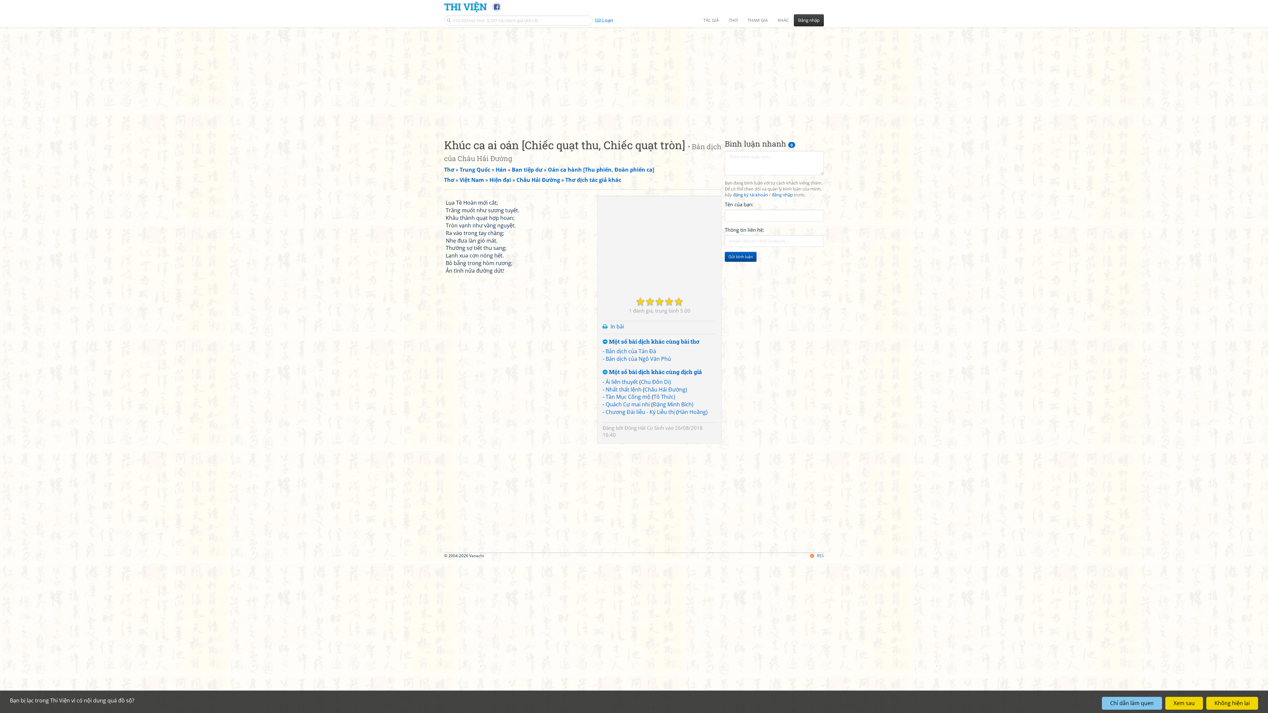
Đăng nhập (809, 20)
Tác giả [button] (711, 20)
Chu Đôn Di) (656, 382)
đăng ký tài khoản (750, 195)
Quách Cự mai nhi (628, 404)
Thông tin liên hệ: (744, 229)
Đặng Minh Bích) (673, 404)
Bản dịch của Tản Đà (631, 351)
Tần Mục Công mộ (628, 396)
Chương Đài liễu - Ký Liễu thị (640, 412)
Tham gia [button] (758, 20)
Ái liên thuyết (622, 382)
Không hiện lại (1232, 703)
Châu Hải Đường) (666, 389)
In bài (617, 326)
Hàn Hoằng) (693, 412)
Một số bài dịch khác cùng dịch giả (655, 372)
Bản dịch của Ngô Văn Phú (638, 358)
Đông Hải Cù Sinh (644, 427)
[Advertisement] (634, 77)
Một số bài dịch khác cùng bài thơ (653, 342)
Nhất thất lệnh (624, 389)
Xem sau (1184, 703)
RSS (820, 556)
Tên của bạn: (739, 204)
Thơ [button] (733, 20)
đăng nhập (782, 195)
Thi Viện (465, 6)
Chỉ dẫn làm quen (1132, 703)
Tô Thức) (664, 396)
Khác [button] (783, 20)
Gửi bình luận (740, 256)
